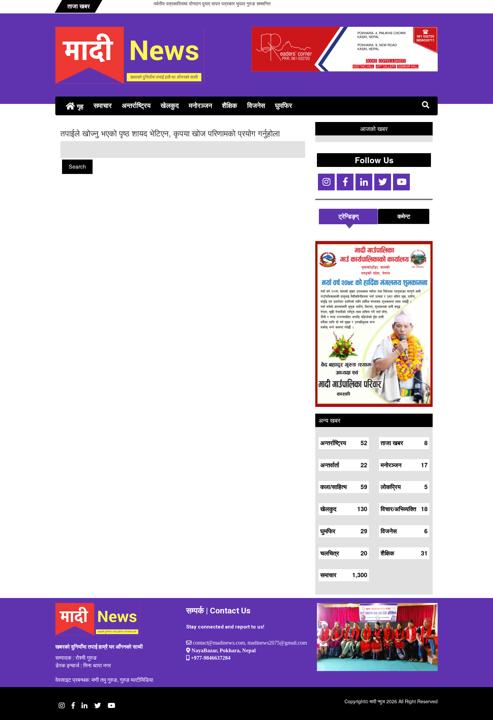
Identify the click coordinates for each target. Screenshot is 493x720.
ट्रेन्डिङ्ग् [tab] (348, 216)
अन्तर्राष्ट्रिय (136, 105)
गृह (79, 106)
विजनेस (256, 105)
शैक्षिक (229, 105)
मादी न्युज (377, 701)
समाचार (103, 105)
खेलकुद (170, 105)
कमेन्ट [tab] (403, 216)
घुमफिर (283, 105)
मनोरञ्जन (200, 105)
